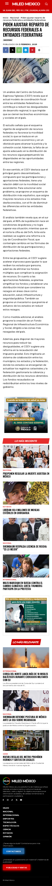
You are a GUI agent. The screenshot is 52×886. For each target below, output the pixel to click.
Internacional (9, 580)
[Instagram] (7, 800)
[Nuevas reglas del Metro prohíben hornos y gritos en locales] (26, 740)
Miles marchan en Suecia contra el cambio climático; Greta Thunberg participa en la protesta (23, 586)
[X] (12, 50)
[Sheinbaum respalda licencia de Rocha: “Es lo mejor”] (26, 529)
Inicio (5, 18)
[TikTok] (12, 800)
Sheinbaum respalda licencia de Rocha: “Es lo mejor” (25, 548)
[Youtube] (21, 800)
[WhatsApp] (19, 50)
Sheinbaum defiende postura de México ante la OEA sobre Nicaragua (24, 718)
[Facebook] (6, 50)
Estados (7, 507)
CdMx (5, 754)
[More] (39, 50)
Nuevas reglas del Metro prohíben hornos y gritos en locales (22, 758)
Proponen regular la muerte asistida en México (26, 475)
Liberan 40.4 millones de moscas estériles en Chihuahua (21, 511)
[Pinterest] (32, 50)
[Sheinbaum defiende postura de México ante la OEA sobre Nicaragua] (26, 700)
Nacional (14, 18)
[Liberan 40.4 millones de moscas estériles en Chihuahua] (26, 493)
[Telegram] (26, 50)
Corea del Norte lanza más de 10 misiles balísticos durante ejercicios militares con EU (25, 677)
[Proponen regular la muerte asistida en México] (26, 456)
